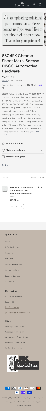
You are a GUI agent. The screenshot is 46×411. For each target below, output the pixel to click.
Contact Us (9, 281)
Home (7, 241)
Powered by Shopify (25, 398)
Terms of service (23, 402)
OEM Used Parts (12, 247)
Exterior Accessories (13, 264)
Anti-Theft (9, 258)
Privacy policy (11, 402)
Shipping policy (37, 402)
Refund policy (39, 398)
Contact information (24, 406)
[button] (5, 4)
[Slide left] (17, 50)
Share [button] (7, 165)
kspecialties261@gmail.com (18, 312)
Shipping (5, 81)
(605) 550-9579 (12, 307)
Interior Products (12, 270)
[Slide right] (28, 50)
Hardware (9, 253)
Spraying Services (12, 276)
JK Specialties (13, 398)
